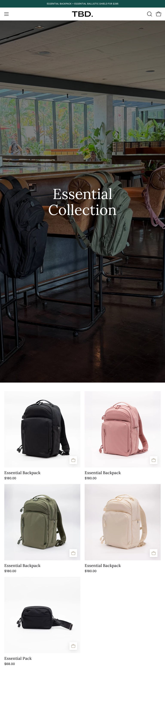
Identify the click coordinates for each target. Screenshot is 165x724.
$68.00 (9, 663)
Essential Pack (18, 658)
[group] (82, 4)
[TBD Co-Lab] (82, 14)
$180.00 (10, 478)
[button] (149, 14)
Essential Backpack (22, 473)
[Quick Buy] (73, 460)
